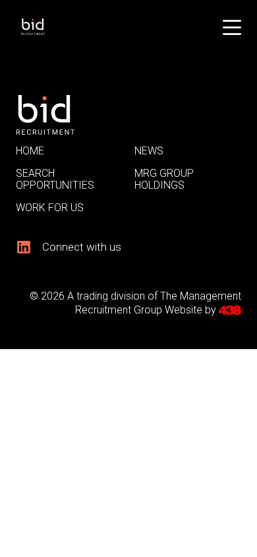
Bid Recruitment (54, 26)
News (148, 151)
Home (30, 151)
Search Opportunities (55, 179)
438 (230, 310)
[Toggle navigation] (232, 26)
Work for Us (50, 207)
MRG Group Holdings (164, 179)
